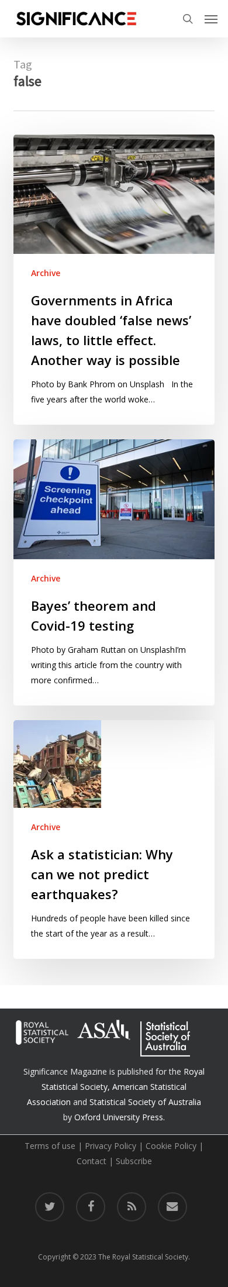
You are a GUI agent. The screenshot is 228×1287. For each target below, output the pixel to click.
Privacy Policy (110, 1145)
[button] (211, 19)
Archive (45, 272)
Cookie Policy (171, 1145)
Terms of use (50, 1145)
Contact (91, 1160)
